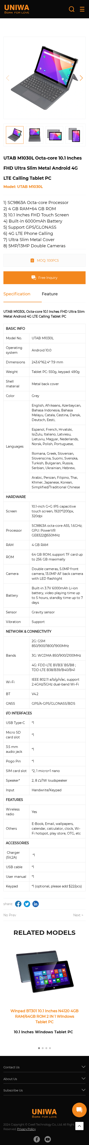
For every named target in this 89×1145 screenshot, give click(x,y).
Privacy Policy (26, 1129)
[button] (81, 78)
